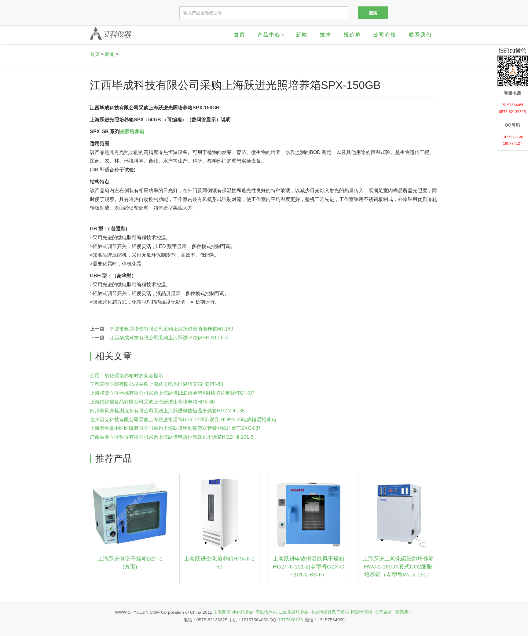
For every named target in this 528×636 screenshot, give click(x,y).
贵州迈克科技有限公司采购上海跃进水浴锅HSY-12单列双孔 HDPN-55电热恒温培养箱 (183, 419)
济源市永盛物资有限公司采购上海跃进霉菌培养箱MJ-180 (171, 328)
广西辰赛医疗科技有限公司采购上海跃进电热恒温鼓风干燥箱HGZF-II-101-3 (171, 437)
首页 (239, 34)
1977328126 (290, 619)
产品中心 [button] (269, 34)
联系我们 (420, 34)
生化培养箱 (243, 612)
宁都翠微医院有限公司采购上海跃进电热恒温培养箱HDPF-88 (156, 384)
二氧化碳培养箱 (294, 612)
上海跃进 (221, 612)
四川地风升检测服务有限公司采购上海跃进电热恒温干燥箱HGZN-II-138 (167, 410)
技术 (326, 34)
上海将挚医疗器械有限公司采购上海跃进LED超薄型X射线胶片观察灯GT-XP (172, 393)
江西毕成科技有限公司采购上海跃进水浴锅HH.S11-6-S (169, 337)
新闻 (302, 34)
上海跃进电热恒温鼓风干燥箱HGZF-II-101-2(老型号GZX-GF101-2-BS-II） (308, 566)
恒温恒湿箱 (361, 612)
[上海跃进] (110, 33)
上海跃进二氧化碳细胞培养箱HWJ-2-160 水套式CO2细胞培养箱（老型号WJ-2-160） (398, 566)
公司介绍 (385, 34)
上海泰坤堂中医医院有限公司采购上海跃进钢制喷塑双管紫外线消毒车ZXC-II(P (175, 428)
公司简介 (383, 612)
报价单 (352, 34)
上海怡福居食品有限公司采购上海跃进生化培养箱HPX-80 (152, 401)
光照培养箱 (132, 131)
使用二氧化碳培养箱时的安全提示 (126, 375)
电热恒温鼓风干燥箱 (329, 612)
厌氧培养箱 (266, 612)
